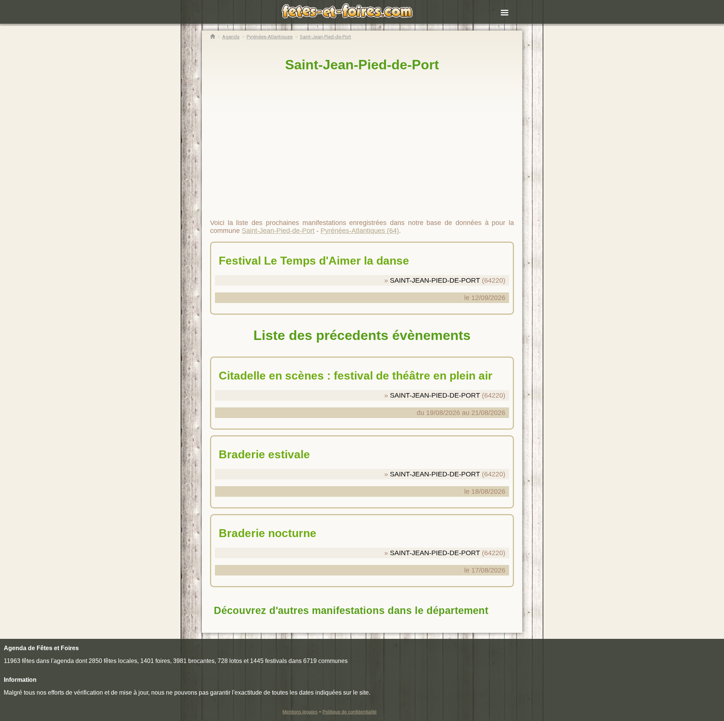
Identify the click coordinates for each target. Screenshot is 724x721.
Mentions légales (300, 712)
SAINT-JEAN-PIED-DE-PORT (435, 280)
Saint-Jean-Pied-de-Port (362, 64)
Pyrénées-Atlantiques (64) (360, 230)
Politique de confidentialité (349, 712)
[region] (362, 142)
